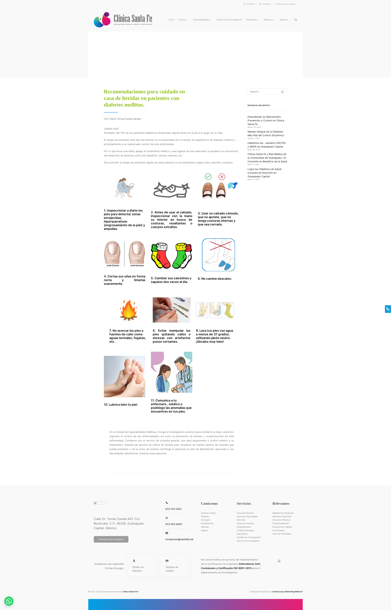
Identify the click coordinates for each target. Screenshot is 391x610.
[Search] (267, 91)
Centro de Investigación (229, 19)
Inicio (172, 19)
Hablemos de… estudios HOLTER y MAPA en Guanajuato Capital (266, 144)
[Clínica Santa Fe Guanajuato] (123, 19)
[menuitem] (251, 4)
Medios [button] (284, 19)
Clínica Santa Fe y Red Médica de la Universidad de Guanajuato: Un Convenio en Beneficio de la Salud (267, 158)
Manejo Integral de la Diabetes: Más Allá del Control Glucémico (266, 133)
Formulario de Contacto (285, 4)
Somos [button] (182, 19)
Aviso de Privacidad (281, 534)
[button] (295, 19)
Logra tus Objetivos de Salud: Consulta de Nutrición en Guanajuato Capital (265, 173)
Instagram (266, 4)
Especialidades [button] (201, 19)
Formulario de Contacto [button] (111, 539)
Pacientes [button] (251, 19)
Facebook (250, 4)
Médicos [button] (268, 19)
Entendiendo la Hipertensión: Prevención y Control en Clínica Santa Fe (266, 120)
